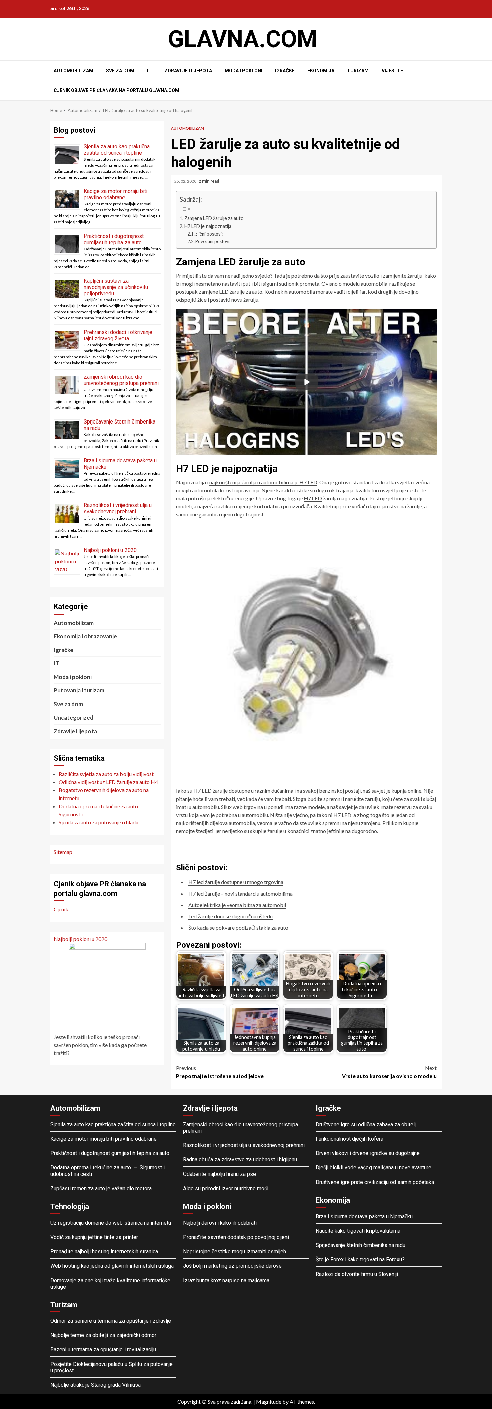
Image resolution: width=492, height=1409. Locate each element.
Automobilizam (73, 70)
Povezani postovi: (212, 241)
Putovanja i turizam (79, 690)
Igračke (285, 70)
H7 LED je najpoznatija (207, 226)
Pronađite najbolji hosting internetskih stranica (104, 1251)
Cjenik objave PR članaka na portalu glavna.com (116, 90)
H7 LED (313, 498)
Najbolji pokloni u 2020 (110, 550)
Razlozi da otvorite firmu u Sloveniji (357, 1274)
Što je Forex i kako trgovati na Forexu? (360, 1259)
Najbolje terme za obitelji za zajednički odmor (103, 1335)
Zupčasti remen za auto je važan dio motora (101, 1188)
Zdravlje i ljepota (188, 70)
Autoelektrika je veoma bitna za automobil (237, 905)
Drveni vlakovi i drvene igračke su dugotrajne (368, 1153)
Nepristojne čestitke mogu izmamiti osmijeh (234, 1251)
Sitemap (63, 852)
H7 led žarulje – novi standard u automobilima (240, 893)
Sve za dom (120, 70)
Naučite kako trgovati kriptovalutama (358, 1231)
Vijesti (390, 70)
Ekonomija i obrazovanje (85, 636)
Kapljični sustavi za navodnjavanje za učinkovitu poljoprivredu (116, 287)
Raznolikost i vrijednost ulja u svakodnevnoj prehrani (118, 508)
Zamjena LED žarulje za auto (214, 218)
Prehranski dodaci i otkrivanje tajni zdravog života (118, 335)
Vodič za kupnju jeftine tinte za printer (94, 1237)
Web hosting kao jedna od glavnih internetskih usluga (112, 1266)
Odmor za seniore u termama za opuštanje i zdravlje (111, 1321)
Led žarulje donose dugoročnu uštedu (230, 916)
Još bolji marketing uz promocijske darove (232, 1266)
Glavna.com (242, 39)
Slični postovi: (209, 234)
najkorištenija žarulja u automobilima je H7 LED (263, 482)
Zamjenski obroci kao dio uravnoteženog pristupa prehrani (121, 380)
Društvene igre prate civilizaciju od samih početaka (375, 1182)
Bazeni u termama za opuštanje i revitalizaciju (103, 1349)
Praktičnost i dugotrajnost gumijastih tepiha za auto (114, 239)
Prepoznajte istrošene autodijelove (220, 1072)
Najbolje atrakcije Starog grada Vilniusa (95, 1385)
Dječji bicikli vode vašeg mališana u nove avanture (373, 1167)
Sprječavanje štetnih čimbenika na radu (360, 1245)
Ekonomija (320, 70)
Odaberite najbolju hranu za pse (219, 1174)
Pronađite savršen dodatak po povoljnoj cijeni (236, 1237)
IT (149, 70)
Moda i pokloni (243, 70)
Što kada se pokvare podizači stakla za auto (238, 927)
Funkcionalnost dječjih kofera (349, 1139)
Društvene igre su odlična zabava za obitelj (366, 1124)
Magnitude (268, 1401)
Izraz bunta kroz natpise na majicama (226, 1280)
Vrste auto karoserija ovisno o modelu (389, 1072)
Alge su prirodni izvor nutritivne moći (225, 1188)
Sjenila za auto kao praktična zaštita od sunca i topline (117, 149)
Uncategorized (73, 717)
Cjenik (61, 909)
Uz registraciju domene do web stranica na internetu (110, 1223)
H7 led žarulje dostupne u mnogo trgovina (235, 882)
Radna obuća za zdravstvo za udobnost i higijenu (240, 1159)
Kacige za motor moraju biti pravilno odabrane (115, 194)
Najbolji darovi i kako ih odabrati (220, 1223)
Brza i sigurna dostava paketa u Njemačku (364, 1216)
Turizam (358, 70)
